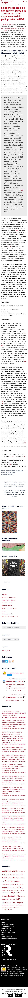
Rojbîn (18, 899)
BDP (21, 874)
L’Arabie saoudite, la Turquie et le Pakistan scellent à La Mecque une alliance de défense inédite (12, 839)
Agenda (4, 594)
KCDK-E (15, 890)
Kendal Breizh (19, 890)
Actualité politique (18, 5)
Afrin (19, 871)
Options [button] (10, 995)
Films (3, 611)
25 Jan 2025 (19, 697)
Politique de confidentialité (8, 959)
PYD (21, 896)
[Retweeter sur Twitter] (9, 678)
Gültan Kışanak (17, 884)
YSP (11, 909)
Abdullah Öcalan (10, 871)
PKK (17, 230)
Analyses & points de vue (9, 608)
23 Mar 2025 (20, 681)
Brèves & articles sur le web (10, 616)
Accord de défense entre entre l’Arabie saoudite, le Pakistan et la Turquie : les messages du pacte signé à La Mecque (13, 829)
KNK (23, 890)
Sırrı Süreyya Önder (12, 905)
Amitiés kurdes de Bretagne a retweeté (19, 678)
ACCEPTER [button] (18, 995)
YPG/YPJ (6, 909)
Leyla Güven (15, 893)
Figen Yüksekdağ (18, 470)
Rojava (7, 899)
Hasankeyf (13, 888)
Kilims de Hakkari (7, 605)
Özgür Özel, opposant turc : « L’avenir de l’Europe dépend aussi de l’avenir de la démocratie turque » (13, 856)
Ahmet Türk (23, 871)
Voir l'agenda (6, 650)
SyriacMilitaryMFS (11, 697)
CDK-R (11, 878)
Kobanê (4, 892)
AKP (2, 345)
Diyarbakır (9, 470)
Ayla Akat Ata (13, 874)
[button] (23, 1)
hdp (10, 464)
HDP (22, 190)
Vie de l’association (7, 614)
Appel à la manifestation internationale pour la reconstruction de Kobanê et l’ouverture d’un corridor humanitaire (15, 484)
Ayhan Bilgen (5, 874)
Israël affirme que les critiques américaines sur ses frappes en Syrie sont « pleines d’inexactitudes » (14, 713)
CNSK (3, 470)
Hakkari (4, 472)
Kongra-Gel (8, 892)
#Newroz (13, 684)
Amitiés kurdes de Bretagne (7, 2)
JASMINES (11, 890)
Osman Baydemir (8, 896)
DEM (21, 878)
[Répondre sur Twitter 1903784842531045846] (7, 690)
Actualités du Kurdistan (8, 597)
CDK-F (4, 878)
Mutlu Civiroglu (10, 681)
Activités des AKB (7, 603)
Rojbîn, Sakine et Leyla (8, 600)
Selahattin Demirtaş (7, 474)
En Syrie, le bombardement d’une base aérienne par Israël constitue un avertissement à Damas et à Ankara (13, 801)
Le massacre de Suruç (7, 24)
